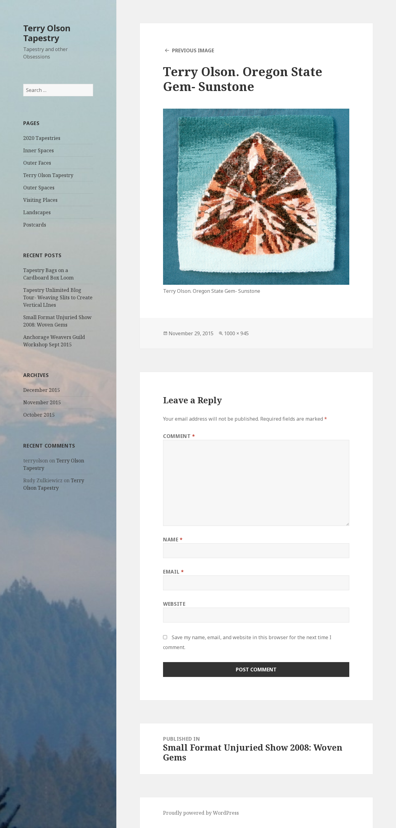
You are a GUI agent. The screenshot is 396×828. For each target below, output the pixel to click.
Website (174, 603)
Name (173, 539)
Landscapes (37, 212)
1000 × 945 (236, 333)
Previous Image (193, 50)
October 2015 (39, 414)
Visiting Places (40, 200)
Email (173, 571)
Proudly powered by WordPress (201, 812)
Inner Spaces (38, 150)
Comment (179, 436)
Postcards (34, 224)
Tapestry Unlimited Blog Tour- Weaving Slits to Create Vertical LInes (58, 297)
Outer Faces (37, 162)
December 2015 (41, 390)
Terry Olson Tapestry (47, 33)
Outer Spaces (38, 187)
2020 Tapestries (41, 138)
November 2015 (42, 402)
